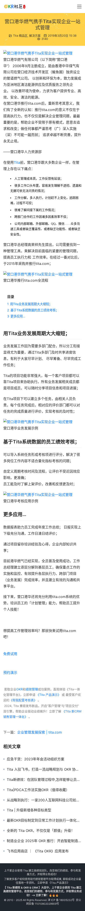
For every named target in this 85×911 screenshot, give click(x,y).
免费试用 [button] (10, 654)
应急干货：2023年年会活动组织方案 (35, 759)
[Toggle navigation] (79, 6)
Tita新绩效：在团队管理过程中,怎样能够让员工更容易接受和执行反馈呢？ (44, 780)
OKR (19, 689)
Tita (17, 162)
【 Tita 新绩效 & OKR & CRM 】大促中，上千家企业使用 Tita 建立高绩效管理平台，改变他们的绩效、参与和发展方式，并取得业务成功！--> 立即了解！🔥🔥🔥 (42, 891)
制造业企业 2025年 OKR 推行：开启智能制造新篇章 (44, 841)
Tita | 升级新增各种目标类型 (29, 810)
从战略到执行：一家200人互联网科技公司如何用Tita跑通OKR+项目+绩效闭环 (44, 800)
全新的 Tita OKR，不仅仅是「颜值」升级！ (41, 831)
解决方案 (35, 35)
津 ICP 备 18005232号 (61, 900)
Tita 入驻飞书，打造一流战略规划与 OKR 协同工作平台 (44, 769)
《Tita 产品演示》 (48, 694)
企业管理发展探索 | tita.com (39, 732)
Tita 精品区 (20, 35)
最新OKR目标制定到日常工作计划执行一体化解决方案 (44, 820)
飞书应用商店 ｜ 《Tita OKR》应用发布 (38, 851)
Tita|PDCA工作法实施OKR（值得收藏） (38, 790)
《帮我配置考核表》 (23, 700)
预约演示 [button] (10, 672)
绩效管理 (32, 689)
